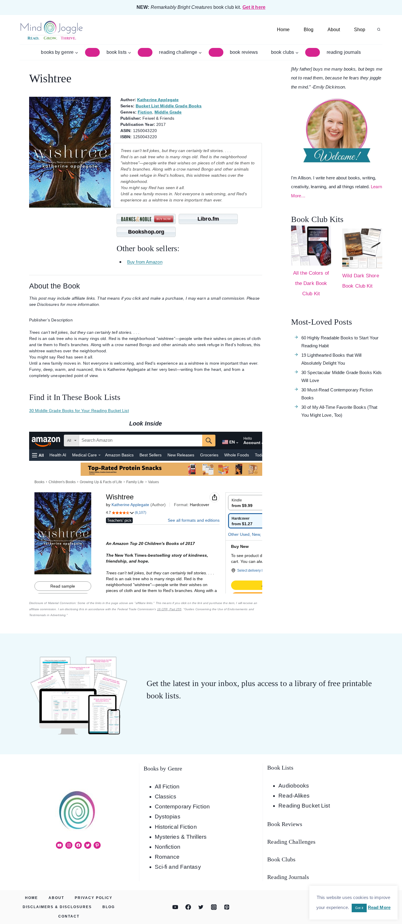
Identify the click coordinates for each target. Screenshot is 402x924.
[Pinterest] (226, 907)
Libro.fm (208, 219)
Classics (166, 796)
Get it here (253, 7)
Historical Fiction (176, 827)
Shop (359, 29)
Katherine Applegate (158, 99)
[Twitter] (201, 907)
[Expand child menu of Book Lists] (145, 52)
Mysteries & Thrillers (181, 837)
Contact (68, 916)
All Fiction (167, 786)
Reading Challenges (291, 841)
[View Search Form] (378, 29)
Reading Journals (344, 52)
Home (283, 29)
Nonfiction (167, 847)
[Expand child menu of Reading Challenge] (216, 52)
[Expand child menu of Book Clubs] (312, 52)
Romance (167, 857)
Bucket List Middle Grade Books (169, 106)
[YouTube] (175, 907)
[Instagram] (214, 907)
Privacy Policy (93, 898)
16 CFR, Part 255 (169, 609)
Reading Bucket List (304, 806)
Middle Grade (168, 112)
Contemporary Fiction (182, 806)
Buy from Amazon (144, 262)
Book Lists (280, 767)
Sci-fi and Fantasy (178, 867)
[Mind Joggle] (51, 30)
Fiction (145, 112)
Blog (308, 29)
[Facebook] (188, 907)
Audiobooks (293, 786)
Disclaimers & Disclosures (57, 907)
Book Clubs (281, 859)
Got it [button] (359, 908)
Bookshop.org (146, 232)
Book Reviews (244, 52)
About (334, 29)
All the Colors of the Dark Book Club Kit (311, 283)
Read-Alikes (294, 796)
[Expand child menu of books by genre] (92, 52)
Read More (379, 907)
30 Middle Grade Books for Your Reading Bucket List (79, 410)
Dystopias (167, 816)
